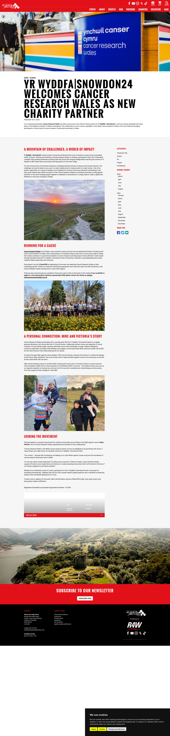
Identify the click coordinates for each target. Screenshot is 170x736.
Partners (130, 9)
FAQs (166, 9)
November (121, 220)
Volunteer (156, 9)
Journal (33, 78)
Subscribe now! (85, 598)
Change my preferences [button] (117, 729)
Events (92, 9)
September (122, 217)
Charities (142, 9)
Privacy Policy (58, 618)
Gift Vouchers (58, 622)
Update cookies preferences (62, 624)
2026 (119, 174)
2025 (119, 193)
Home (26, 78)
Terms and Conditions (61, 614)
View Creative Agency (140, 639)
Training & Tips (122, 153)
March (120, 176)
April (119, 179)
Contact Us (57, 616)
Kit (118, 159)
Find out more (30, 515)
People (119, 162)
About (102, 9)
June (119, 183)
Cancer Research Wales (32, 251)
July (119, 186)
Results (112, 9)
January (121, 195)
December (121, 224)
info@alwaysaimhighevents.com (34, 630)
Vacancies (57, 620)
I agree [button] (93, 729)
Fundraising (121, 166)
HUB (121, 9)
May (119, 205)
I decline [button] (102, 729)
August (120, 189)
